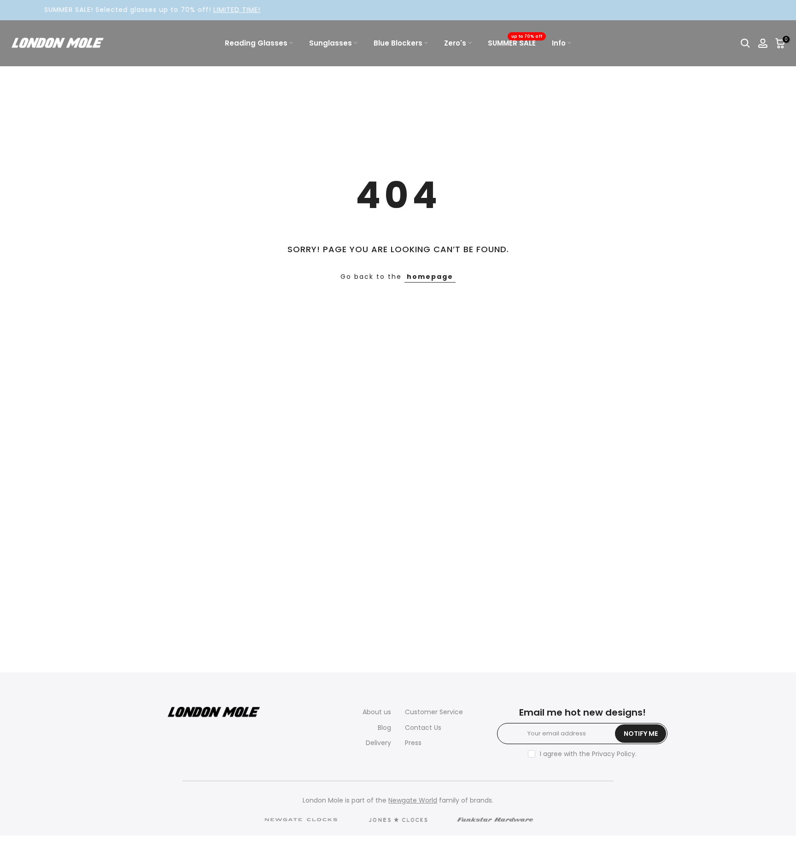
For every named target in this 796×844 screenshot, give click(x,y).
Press (413, 742)
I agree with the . (588, 753)
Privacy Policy (613, 753)
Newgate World (412, 800)
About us (377, 712)
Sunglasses (330, 43)
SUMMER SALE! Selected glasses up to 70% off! (134, 9)
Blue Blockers (398, 43)
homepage (430, 276)
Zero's (455, 43)
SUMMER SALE (515, 42)
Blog (384, 727)
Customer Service (434, 712)
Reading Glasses (256, 43)
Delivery (378, 742)
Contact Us (423, 727)
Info (559, 43)
